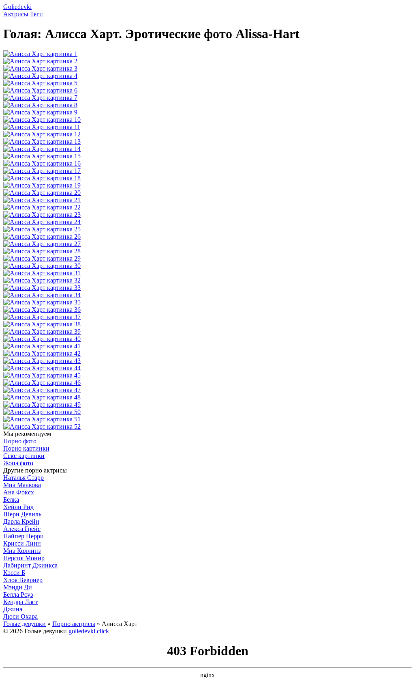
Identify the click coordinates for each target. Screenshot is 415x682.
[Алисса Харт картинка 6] (40, 90)
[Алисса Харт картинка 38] (42, 324)
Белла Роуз (18, 594)
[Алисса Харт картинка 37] (42, 316)
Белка (11, 499)
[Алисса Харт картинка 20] (42, 192)
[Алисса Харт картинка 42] (42, 353)
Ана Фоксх (18, 492)
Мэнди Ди (17, 587)
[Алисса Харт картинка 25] (42, 229)
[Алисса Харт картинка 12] (42, 134)
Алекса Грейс (22, 528)
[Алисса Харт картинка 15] (42, 156)
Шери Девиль (22, 514)
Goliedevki (17, 6)
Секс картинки (24, 455)
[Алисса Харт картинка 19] (42, 185)
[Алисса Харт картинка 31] (42, 273)
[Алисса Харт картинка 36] (42, 309)
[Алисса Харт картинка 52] (42, 426)
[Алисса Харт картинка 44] (42, 368)
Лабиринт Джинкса (30, 565)
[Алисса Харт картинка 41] (42, 346)
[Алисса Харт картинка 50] (42, 411)
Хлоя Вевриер (23, 579)
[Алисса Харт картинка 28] (42, 251)
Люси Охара (20, 616)
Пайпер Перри (23, 536)
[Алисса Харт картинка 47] (42, 389)
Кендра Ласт (20, 601)
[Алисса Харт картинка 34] (42, 294)
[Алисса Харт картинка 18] (42, 178)
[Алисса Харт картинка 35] (42, 302)
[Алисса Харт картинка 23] (42, 214)
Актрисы (15, 14)
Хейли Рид (18, 506)
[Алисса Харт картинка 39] (42, 331)
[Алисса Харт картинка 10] (42, 119)
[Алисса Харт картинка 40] (42, 338)
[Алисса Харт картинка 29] (42, 258)
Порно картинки (26, 448)
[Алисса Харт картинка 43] (42, 360)
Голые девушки (24, 623)
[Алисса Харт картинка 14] (42, 148)
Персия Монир (24, 558)
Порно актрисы (73, 623)
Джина (12, 609)
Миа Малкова (22, 484)
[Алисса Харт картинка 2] (40, 61)
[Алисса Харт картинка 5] (40, 83)
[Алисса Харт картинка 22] (42, 207)
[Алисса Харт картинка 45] (42, 375)
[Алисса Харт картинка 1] (40, 53)
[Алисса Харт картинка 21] (42, 199)
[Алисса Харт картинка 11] (41, 126)
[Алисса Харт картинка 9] (40, 112)
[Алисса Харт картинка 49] (42, 404)
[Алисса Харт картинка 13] (42, 141)
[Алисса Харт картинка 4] (40, 75)
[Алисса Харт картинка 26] (42, 236)
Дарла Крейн (21, 521)
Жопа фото (18, 463)
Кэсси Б (14, 572)
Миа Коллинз (22, 550)
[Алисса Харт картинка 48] (42, 397)
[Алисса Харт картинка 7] (40, 97)
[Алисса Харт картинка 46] (42, 382)
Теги (36, 14)
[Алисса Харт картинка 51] (42, 419)
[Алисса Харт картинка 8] (40, 104)
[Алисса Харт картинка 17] (42, 170)
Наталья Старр (23, 477)
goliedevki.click (88, 631)
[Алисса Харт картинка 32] (42, 280)
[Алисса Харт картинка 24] (42, 221)
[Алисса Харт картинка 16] (42, 163)
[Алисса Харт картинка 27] (42, 243)
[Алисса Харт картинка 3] (40, 68)
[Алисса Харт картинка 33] (42, 287)
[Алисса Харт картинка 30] (42, 265)
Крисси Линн (22, 543)
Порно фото (19, 441)
